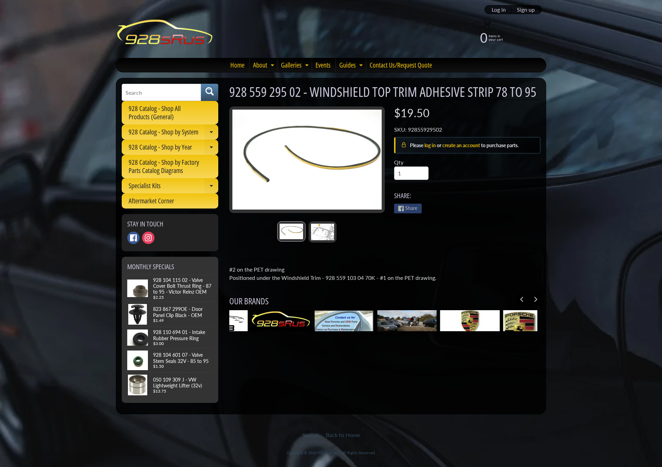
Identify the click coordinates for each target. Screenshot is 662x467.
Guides (351, 66)
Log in (499, 9)
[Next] (535, 299)
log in (430, 145)
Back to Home (343, 435)
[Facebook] (133, 238)
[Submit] (209, 92)
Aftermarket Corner (151, 200)
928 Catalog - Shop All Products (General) (155, 112)
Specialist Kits (173, 187)
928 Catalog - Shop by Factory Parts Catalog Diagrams (164, 166)
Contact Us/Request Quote (401, 65)
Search (310, 435)
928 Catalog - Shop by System (173, 133)
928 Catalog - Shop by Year (173, 148)
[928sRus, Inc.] (165, 35)
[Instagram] (148, 238)
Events (323, 65)
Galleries (295, 66)
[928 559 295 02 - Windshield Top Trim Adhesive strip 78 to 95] (291, 231)
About (264, 66)
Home (237, 65)
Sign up (526, 9)
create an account (461, 145)
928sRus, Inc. (329, 452)
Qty (398, 162)
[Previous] (522, 299)
